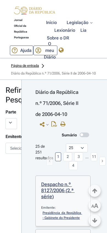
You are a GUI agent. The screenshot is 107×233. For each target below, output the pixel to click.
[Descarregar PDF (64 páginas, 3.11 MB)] (55, 125)
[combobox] (10, 148)
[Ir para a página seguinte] (102, 161)
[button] (34, 11)
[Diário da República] (34, 12)
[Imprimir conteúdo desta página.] (64, 124)
